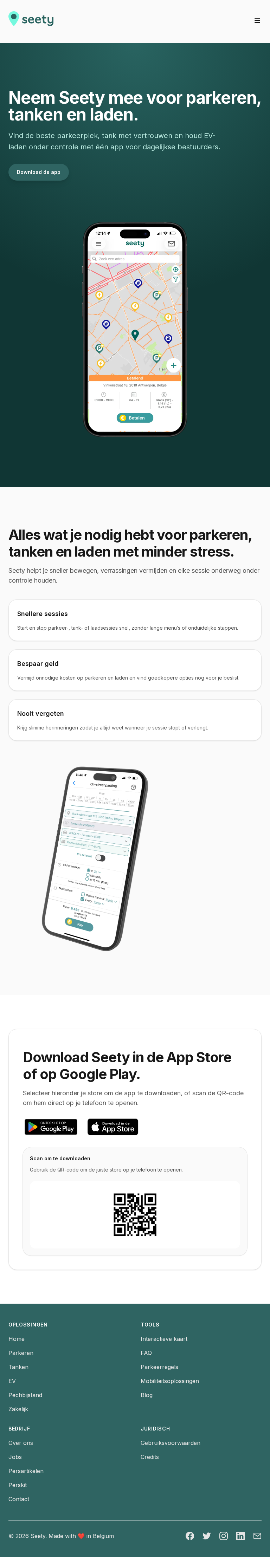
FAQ (146, 1352)
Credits (150, 1456)
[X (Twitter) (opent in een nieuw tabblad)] (206, 1536)
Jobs (15, 1456)
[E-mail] (257, 1536)
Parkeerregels (159, 1366)
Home (16, 1338)
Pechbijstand (25, 1395)
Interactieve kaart (164, 1338)
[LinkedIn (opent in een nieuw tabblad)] (240, 1536)
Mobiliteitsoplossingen (170, 1380)
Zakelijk (18, 1409)
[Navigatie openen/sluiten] (257, 20)
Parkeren (20, 1352)
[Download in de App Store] (113, 1127)
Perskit (17, 1484)
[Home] (30, 21)
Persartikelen (26, 1470)
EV (12, 1380)
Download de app (38, 172)
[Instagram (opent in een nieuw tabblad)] (223, 1536)
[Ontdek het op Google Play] (51, 1127)
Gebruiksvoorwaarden (170, 1442)
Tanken (18, 1366)
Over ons (20, 1442)
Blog (147, 1395)
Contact (18, 1499)
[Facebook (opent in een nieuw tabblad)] (190, 1536)
